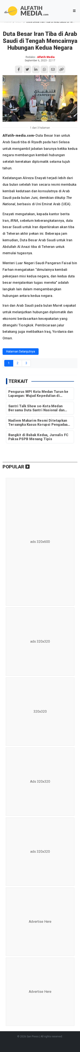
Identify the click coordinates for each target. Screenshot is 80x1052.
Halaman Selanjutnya (20, 351)
